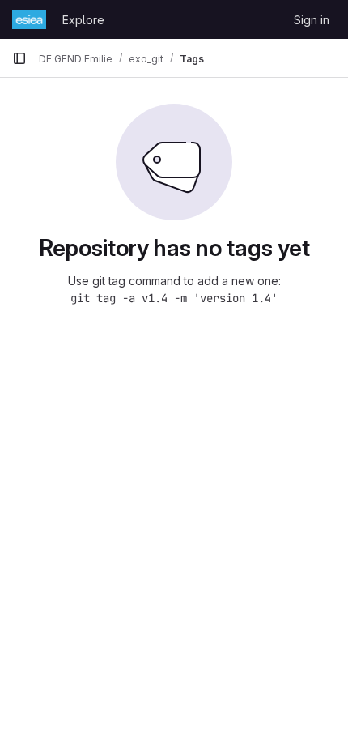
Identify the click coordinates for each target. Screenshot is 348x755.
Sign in (311, 20)
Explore (83, 20)
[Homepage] (29, 19)
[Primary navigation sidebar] (19, 58)
